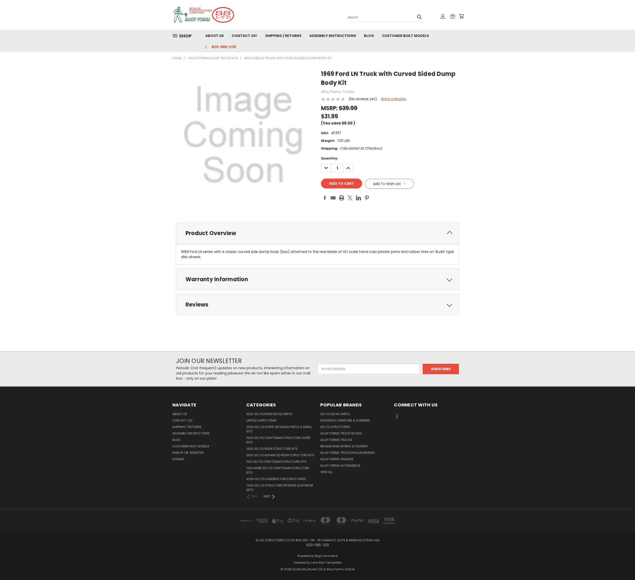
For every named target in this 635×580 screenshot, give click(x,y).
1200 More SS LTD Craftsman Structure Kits (277, 470)
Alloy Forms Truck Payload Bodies (347, 453)
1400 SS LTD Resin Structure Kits (272, 449)
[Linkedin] (358, 197)
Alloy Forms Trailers (336, 459)
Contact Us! (244, 35)
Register (197, 453)
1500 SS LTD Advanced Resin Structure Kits (280, 455)
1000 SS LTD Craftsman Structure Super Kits (278, 440)
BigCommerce (326, 556)
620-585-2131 (224, 46)
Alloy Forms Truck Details (341, 433)
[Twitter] (350, 197)
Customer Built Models (405, 35)
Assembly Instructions (332, 35)
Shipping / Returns (283, 35)
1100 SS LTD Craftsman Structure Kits (276, 461)
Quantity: (329, 158)
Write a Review (393, 98)
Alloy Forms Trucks (336, 440)
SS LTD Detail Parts (335, 414)
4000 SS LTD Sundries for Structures (276, 479)
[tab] (317, 233)
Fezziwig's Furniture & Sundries (345, 420)
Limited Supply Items (261, 420)
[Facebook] (324, 197)
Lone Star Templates (326, 562)
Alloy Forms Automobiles (340, 465)
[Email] (333, 197)
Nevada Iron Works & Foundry (344, 446)
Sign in (178, 453)
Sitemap (178, 459)
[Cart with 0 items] (461, 16)
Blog (369, 35)
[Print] (341, 197)
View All (326, 472)
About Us (214, 35)
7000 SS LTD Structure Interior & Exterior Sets (279, 487)
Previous (622, 564)
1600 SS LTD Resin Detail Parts (269, 414)
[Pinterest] (366, 197)
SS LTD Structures (335, 427)
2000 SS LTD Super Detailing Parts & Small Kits (279, 429)
